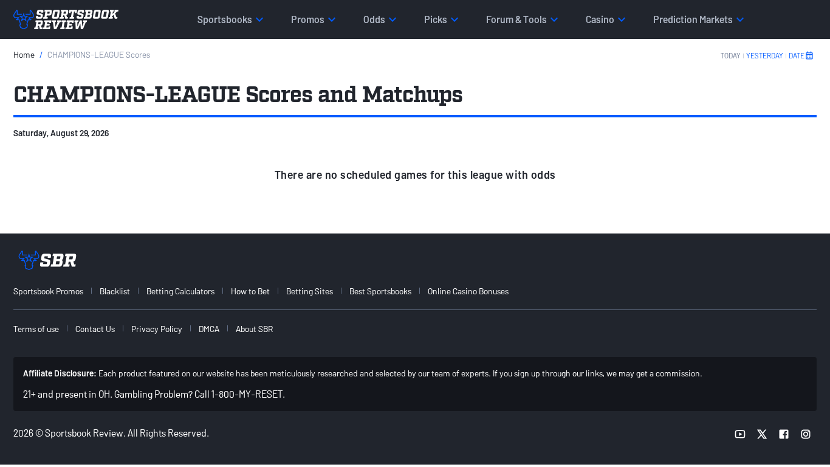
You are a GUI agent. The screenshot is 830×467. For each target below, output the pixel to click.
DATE (796, 55)
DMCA (209, 328)
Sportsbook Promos (48, 291)
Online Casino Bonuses (468, 291)
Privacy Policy (156, 328)
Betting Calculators (180, 291)
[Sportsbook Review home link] (47, 260)
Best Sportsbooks (380, 291)
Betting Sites (309, 291)
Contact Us (95, 328)
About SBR (254, 328)
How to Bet (250, 291)
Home (24, 54)
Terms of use (36, 328)
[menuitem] (55, 291)
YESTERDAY (764, 55)
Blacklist (115, 291)
